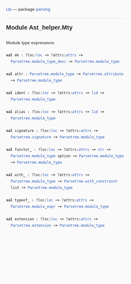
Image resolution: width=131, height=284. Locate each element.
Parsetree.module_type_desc (38, 61)
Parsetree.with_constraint (90, 181)
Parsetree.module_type (97, 61)
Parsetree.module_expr (33, 206)
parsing (43, 9)
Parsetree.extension (31, 225)
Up (9, 9)
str (101, 149)
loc (39, 55)
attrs (71, 55)
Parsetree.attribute (103, 74)
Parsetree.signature (31, 137)
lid (94, 93)
